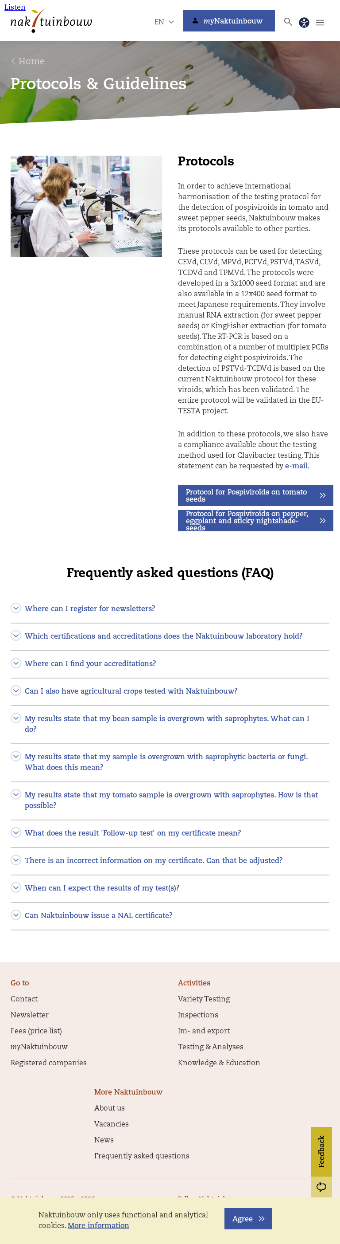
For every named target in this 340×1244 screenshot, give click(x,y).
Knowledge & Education (219, 1063)
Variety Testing (204, 999)
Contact (24, 999)
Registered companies (49, 1063)
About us (109, 1108)
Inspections (198, 1015)
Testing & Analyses (210, 1047)
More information (98, 1226)
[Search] (288, 22)
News (104, 1140)
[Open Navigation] (320, 23)
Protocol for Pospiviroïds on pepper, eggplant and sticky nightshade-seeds (247, 521)
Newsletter (30, 1015)
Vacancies (111, 1124)
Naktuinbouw (233, 21)
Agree (242, 1219)
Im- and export (204, 1031)
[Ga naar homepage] (51, 20)
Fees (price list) (36, 1031)
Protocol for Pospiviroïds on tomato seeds (246, 496)
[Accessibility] (304, 23)
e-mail (296, 466)
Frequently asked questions (141, 1156)
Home (32, 62)
